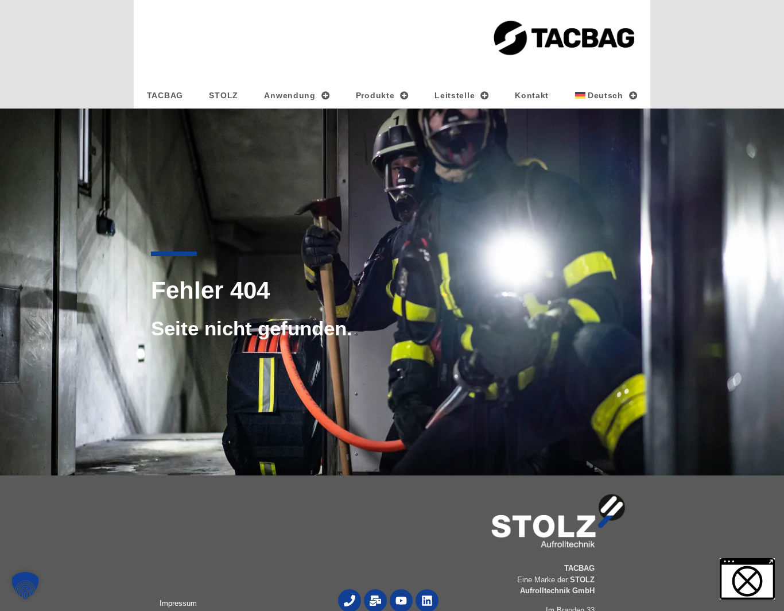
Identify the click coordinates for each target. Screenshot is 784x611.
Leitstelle (454, 95)
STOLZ (223, 95)
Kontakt (532, 95)
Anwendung (289, 95)
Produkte (375, 95)
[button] (25, 585)
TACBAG (165, 95)
